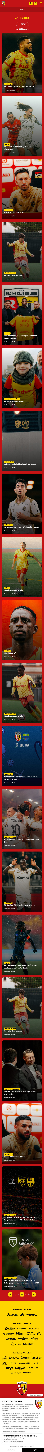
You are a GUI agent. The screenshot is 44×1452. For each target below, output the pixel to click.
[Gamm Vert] (24, 1363)
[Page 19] (34, 1294)
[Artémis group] (25, 1358)
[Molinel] (11, 1339)
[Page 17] (10, 1294)
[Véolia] (28, 1344)
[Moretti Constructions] (33, 1368)
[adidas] (22, 1314)
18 (22, 1294)
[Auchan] (12, 1314)
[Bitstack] (34, 1328)
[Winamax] (32, 1314)
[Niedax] (16, 1344)
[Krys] (9, 1368)
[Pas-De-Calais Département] (8, 1333)
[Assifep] (37, 1358)
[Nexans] (34, 1338)
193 (29, 1294)
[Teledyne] (28, 1373)
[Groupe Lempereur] (30, 1333)
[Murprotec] (23, 1338)
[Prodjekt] (16, 1373)
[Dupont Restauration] (19, 1333)
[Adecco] (14, 1358)
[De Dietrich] (13, 1363)
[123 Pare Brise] (4, 1358)
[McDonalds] (39, 1333)
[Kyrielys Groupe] (20, 1368)
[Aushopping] (22, 1328)
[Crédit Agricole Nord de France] (4, 1363)
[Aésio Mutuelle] (10, 1328)
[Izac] (37, 1363)
